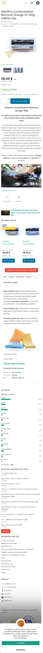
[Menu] (38, 3)
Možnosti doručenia (31, 94)
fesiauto (7, 594)
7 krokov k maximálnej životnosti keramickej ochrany (19, 489)
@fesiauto (8, 600)
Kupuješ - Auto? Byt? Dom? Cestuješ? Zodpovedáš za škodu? (20, 611)
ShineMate (4, 444)
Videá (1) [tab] (11, 277)
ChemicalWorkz (6, 449)
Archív (5, 531)
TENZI (3, 397)
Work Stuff (4, 434)
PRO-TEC (4, 459)
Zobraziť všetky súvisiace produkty (21, 270)
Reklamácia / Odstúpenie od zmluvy (13, 555)
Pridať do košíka (21, 101)
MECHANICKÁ (16, 372)
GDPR (3, 558)
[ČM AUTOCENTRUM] (14, 621)
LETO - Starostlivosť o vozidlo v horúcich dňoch (17, 514)
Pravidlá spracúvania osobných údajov (14, 552)
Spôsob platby (6, 561)
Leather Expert (6, 428)
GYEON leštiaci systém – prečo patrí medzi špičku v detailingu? (18, 508)
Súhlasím (22, 643)
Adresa (3, 572)
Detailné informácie (7, 190)
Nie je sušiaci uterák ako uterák (11, 525)
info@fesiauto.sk (10, 584)
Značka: (9, 26)
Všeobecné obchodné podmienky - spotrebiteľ (17, 549)
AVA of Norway (6, 454)
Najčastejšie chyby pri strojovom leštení (15, 479)
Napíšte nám (5, 569)
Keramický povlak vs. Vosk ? (10, 484)
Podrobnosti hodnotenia (29, 24)
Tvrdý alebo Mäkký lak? (9, 473)
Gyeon (3, 408)
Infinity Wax (5, 418)
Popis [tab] (5, 277)
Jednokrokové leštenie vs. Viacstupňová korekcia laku (19, 502)
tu (25, 638)
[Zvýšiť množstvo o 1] (9, 99)
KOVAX (3, 439)
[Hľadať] (26, 3)
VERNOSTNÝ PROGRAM (9, 543)
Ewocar (3, 413)
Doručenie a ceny (7, 564)
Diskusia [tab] (28, 277)
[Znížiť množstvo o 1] (9, 102)
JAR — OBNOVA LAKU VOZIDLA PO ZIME (14, 520)
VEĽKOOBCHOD (6, 546)
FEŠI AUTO (8, 590)
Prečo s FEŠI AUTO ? (8, 541)
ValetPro (4, 403)
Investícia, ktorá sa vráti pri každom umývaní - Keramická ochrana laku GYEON (20, 495)
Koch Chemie (5, 423)
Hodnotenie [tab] (20, 277)
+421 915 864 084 (10, 587)
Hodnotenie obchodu (8, 567)
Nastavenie (20, 649)
